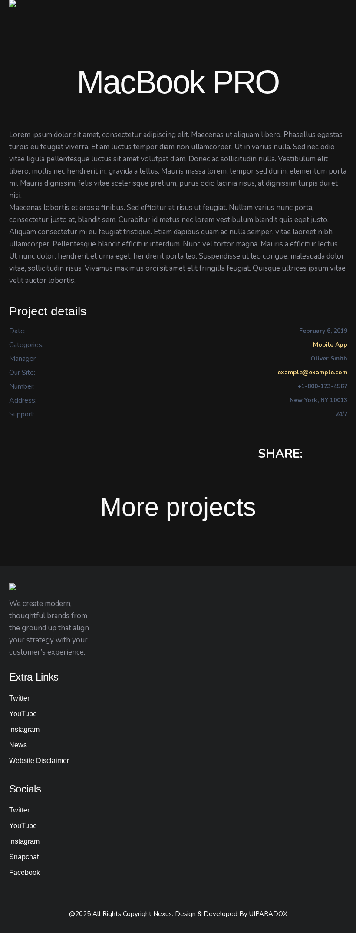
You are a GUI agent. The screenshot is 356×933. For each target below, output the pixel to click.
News (18, 745)
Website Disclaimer (39, 760)
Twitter (329, 454)
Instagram (24, 729)
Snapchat (24, 857)
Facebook (315, 454)
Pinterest (343, 454)
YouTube (23, 713)
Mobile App (330, 344)
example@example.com (312, 372)
